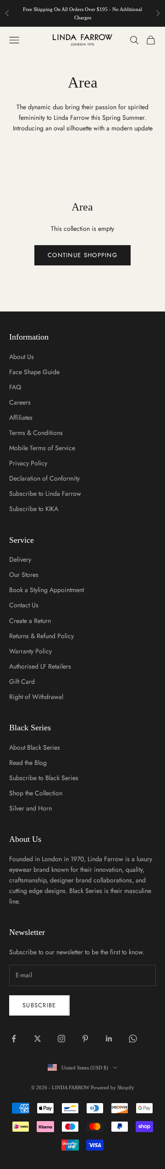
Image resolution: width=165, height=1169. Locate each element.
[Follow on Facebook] (13, 1038)
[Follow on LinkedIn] (109, 1038)
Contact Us (23, 605)
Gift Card (22, 681)
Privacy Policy (28, 463)
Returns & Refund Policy (41, 635)
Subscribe (39, 1005)
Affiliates (21, 417)
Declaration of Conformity (44, 478)
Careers (20, 402)
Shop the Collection (35, 793)
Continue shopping (82, 255)
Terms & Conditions (36, 432)
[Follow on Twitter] (37, 1038)
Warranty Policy (30, 651)
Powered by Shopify (112, 1087)
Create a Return (30, 620)
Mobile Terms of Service (42, 447)
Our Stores (23, 574)
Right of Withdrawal (36, 696)
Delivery (20, 559)
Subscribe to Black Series (43, 777)
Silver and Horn (30, 808)
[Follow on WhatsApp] (133, 1038)
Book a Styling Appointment (46, 589)
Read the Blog (28, 762)
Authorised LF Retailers (40, 666)
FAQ (15, 387)
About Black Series (34, 747)
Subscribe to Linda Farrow (45, 493)
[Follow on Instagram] (61, 1038)
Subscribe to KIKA (33, 508)
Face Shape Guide (34, 371)
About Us (21, 356)
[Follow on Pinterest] (85, 1038)
